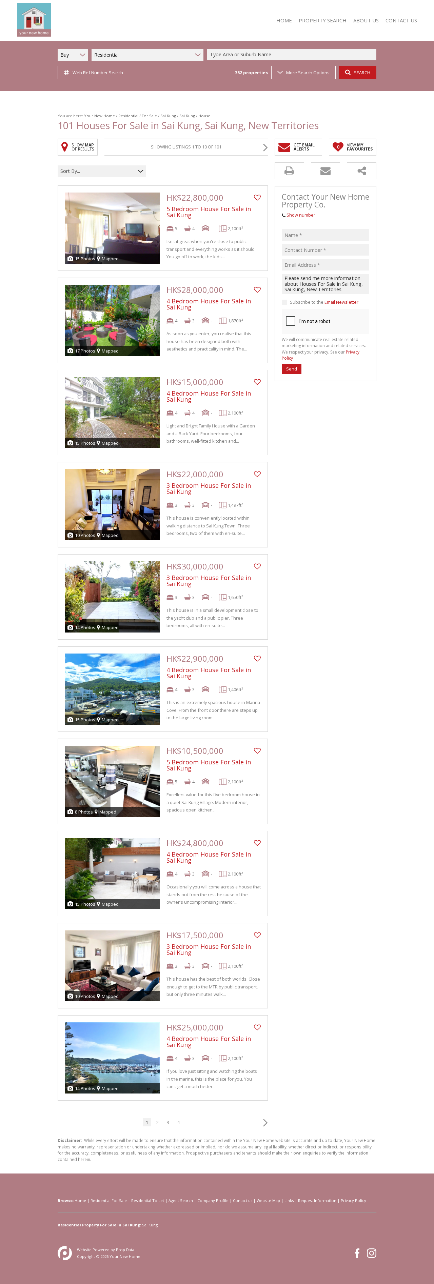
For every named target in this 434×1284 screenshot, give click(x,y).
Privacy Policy (353, 1200)
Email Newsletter (341, 302)
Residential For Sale (109, 1200)
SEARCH (362, 72)
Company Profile (213, 1200)
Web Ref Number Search (98, 72)
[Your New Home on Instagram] (371, 1253)
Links (289, 1200)
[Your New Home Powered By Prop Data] (65, 1253)
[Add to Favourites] (257, 197)
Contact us (242, 1200)
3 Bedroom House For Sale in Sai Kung (208, 488)
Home (80, 1200)
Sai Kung (168, 115)
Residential (128, 115)
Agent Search (181, 1200)
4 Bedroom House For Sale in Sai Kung (208, 304)
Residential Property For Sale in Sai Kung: (99, 1224)
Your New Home (99, 115)
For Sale (149, 115)
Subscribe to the (324, 302)
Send (291, 369)
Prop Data (125, 1249)
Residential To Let (147, 1200)
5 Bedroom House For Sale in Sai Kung (208, 212)
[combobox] (292, 55)
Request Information (317, 1200)
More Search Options (308, 72)
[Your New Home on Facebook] (357, 1253)
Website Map (268, 1200)
